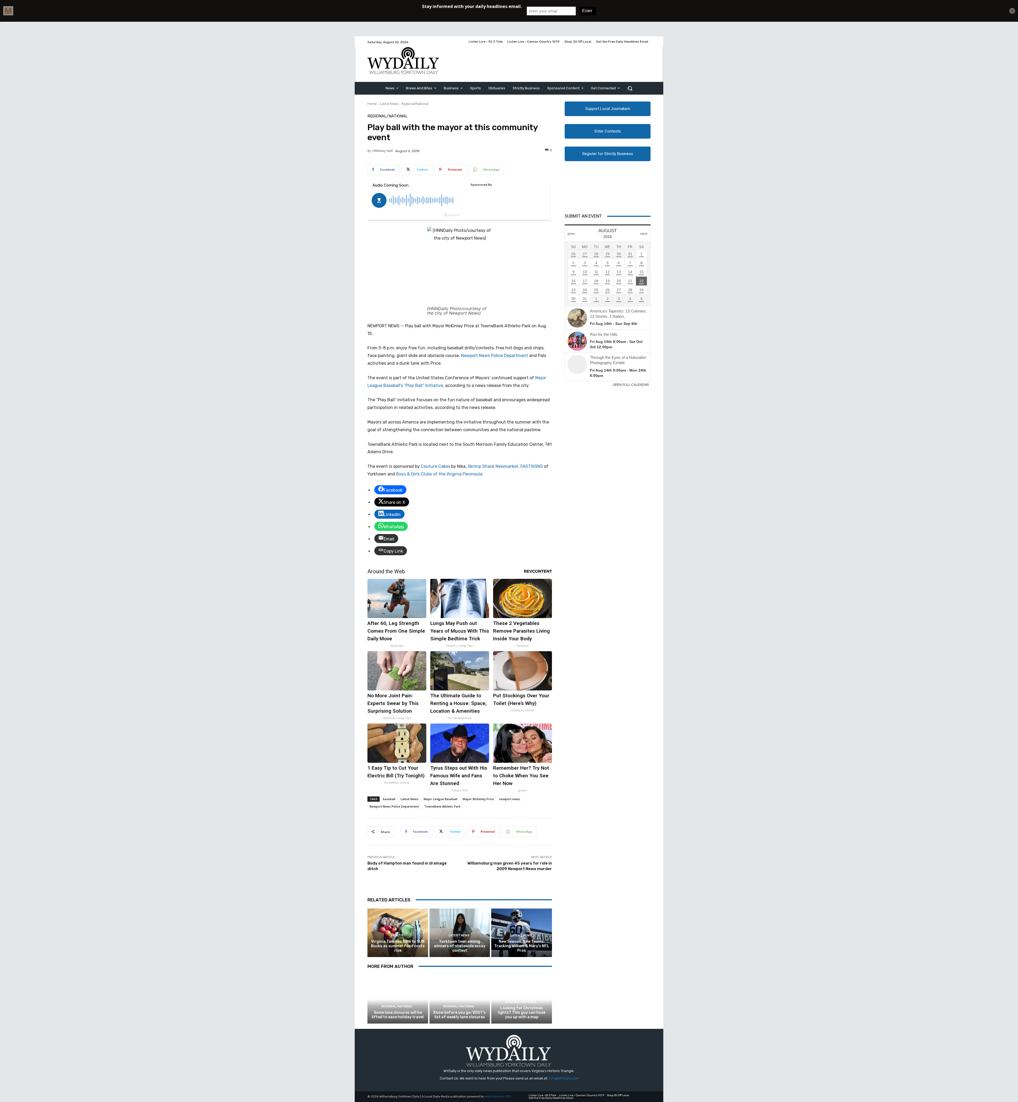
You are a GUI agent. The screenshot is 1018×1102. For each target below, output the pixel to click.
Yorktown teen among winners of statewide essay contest (459, 946)
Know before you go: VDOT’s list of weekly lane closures (459, 1014)
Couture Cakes (435, 466)
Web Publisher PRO (498, 1096)
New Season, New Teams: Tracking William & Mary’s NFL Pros (521, 946)
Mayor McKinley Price (478, 799)
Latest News (389, 104)
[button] (630, 88)
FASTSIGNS (531, 466)
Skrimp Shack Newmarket (493, 466)
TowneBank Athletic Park (442, 806)
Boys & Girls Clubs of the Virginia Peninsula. (439, 474)
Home (372, 104)
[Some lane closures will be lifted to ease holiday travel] (397, 999)
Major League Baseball (440, 799)
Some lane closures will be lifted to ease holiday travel (398, 1014)
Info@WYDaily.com (563, 1078)
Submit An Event (583, 216)
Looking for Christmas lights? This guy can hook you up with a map (522, 1012)
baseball (389, 799)
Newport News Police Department (494, 355)
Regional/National (415, 104)
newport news (509, 799)
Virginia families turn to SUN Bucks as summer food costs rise (398, 946)
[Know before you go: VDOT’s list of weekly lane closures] (459, 999)
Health (397, 935)
